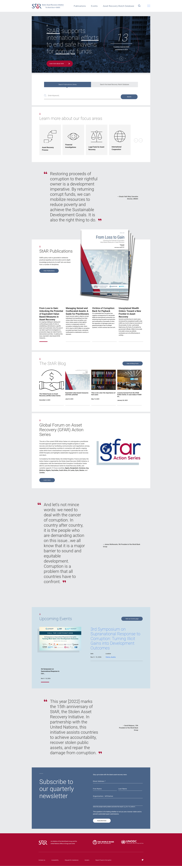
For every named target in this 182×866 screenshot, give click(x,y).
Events (94, 6)
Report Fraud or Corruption (103, 860)
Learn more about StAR (56, 63)
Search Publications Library (67, 84)
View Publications (49, 270)
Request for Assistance (71, 860)
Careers (87, 860)
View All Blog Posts (132, 363)
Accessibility (55, 860)
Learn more (47, 480)
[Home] (48, 5)
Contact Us (42, 860)
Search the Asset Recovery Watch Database (114, 84)
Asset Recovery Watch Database (118, 6)
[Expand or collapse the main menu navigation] (148, 6)
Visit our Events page (132, 619)
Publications (80, 6)
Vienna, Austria (111, 657)
